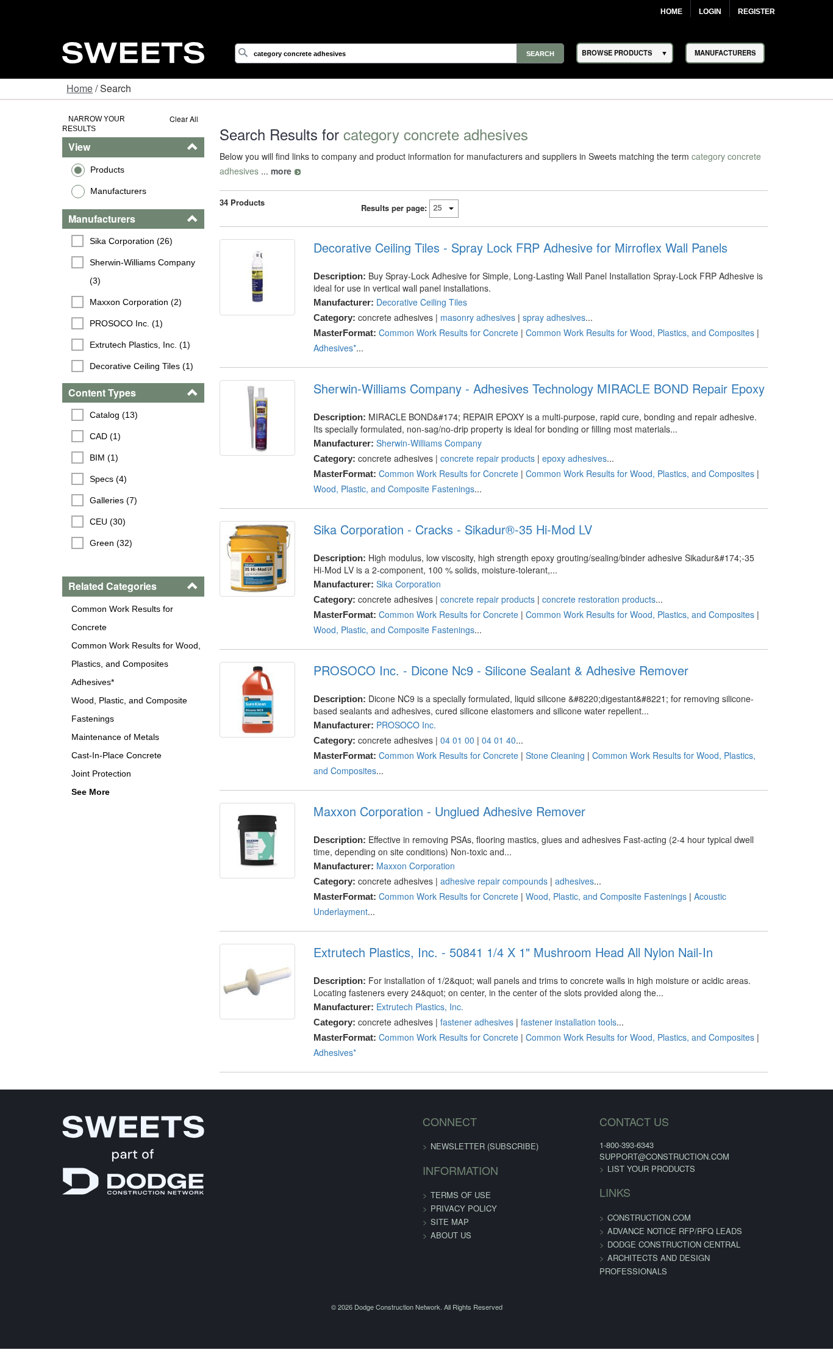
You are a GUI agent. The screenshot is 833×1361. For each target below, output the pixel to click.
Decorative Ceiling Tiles (404, 287)
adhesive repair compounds (476, 837)
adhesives (556, 837)
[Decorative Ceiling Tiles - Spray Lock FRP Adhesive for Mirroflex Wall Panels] (232, 269)
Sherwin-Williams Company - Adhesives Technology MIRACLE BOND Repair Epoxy (521, 359)
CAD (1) (51, 409)
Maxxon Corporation (398, 822)
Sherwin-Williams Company (411, 414)
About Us (451, 1162)
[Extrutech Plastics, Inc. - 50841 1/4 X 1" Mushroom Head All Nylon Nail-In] (232, 930)
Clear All (151, 118)
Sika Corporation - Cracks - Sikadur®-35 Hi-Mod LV (435, 500)
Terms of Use (461, 1121)
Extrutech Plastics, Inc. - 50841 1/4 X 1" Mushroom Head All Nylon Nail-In (495, 893)
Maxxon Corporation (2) (82, 273)
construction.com (628, 1144)
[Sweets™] (133, 51)
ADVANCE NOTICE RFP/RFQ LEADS (654, 1157)
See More (37, 746)
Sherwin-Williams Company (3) (95, 252)
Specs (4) (54, 452)
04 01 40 (481, 711)
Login (710, 11)
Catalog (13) (60, 388)
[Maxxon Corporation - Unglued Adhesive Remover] (232, 804)
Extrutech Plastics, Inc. (402, 948)
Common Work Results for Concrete (87, 581)
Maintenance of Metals (61, 691)
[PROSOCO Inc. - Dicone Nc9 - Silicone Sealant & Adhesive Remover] (232, 678)
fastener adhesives (459, 963)
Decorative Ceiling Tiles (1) (88, 337)
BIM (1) (50, 431)
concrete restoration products (581, 570)
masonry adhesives (460, 302)
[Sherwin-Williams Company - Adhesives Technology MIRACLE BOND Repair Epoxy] (232, 396)
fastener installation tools (551, 963)
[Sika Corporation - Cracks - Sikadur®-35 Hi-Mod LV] (232, 537)
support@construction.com (644, 1083)
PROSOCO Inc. (388, 695)
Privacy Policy (464, 1135)
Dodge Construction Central (653, 1171)
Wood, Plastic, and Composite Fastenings (76, 664)
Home (671, 11)
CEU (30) (54, 495)
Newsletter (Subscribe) (484, 1073)
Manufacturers (65, 180)
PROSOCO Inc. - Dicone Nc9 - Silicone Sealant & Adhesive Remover (483, 641)
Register (756, 11)
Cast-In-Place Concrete (63, 709)
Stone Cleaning (537, 726)
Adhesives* (39, 636)
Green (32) (57, 516)
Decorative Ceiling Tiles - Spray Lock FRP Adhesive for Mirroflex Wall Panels (503, 233)
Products (54, 159)
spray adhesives (536, 302)
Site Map (450, 1148)
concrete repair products (470, 429)
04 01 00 (440, 711)
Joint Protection (47, 728)
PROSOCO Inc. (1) (72, 295)
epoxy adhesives (556, 429)
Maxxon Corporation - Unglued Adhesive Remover (432, 767)
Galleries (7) (60, 473)
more (792, 156)
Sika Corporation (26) (77, 230)
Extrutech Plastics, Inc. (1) (86, 316)
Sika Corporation (391, 554)
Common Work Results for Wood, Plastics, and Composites (82, 609)
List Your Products (630, 1095)
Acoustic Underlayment (720, 852)
